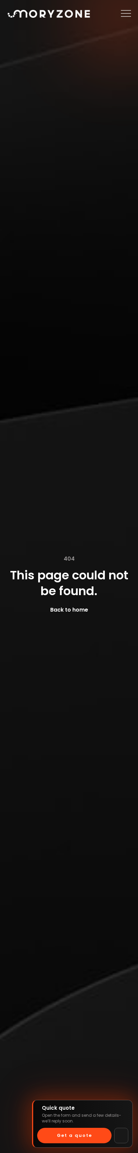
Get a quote (74, 1135)
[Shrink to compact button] (121, 1135)
